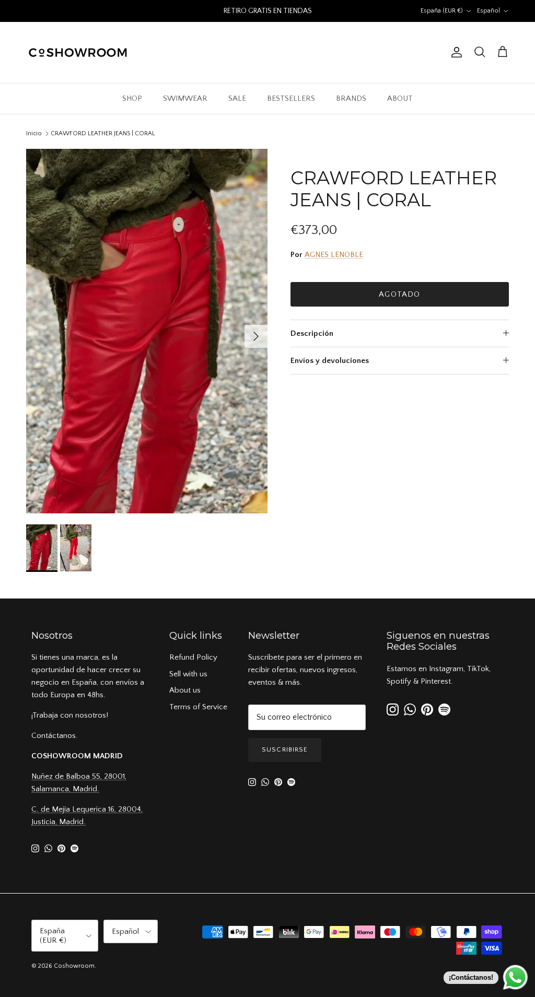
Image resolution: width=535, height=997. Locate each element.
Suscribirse (284, 749)
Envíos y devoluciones (329, 360)
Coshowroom (74, 966)
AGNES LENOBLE (334, 254)
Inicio (34, 133)
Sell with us (188, 674)
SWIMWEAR (185, 98)
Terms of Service (198, 706)
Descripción (311, 333)
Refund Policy (193, 657)
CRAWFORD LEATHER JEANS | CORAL (103, 133)
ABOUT (400, 98)
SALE (237, 98)
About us (185, 690)
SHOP (132, 98)
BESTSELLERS (291, 98)
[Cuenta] (454, 52)
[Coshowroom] (78, 52)
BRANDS (351, 98)
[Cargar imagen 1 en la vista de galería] (147, 331)
